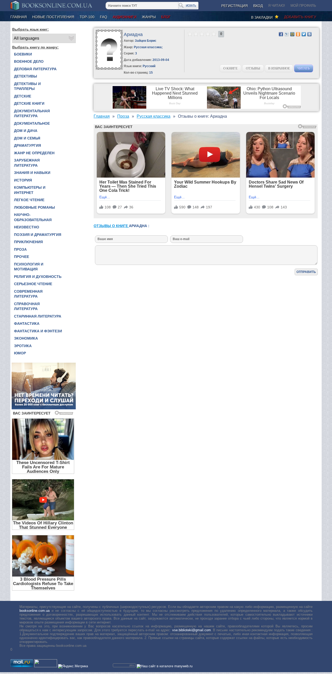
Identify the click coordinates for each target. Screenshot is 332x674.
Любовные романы (34, 207)
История (23, 180)
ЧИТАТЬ (304, 68)
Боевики (23, 54)
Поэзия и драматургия (37, 235)
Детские (22, 96)
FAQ (103, 17)
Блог (166, 17)
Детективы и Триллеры (27, 86)
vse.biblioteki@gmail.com (191, 630)
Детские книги (29, 103)
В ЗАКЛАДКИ (263, 17)
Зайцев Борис (145, 41)
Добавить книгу (300, 17)
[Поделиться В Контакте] (309, 34)
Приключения (28, 242)
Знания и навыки (32, 173)
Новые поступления (53, 17)
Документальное (32, 123)
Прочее (21, 257)
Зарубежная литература (27, 162)
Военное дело (29, 61)
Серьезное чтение (33, 284)
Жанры (149, 17)
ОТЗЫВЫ (253, 68)
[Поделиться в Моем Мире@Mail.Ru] (292, 34)
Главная (18, 17)
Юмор (20, 353)
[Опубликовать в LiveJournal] (287, 34)
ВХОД (258, 6)
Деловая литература (35, 69)
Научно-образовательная (33, 217)
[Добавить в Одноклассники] (298, 34)
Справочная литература (27, 306)
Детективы (25, 76)
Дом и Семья (27, 138)
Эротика (23, 346)
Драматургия (27, 145)
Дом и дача (25, 131)
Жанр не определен (34, 153)
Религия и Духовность (37, 277)
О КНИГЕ (230, 68)
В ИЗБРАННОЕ (279, 68)
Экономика (26, 338)
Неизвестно (26, 227)
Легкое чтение (29, 200)
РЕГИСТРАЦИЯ (234, 6)
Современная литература (28, 294)
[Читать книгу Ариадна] (109, 69)
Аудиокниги (124, 17)
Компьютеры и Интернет (29, 190)
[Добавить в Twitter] (304, 34)
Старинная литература (37, 316)
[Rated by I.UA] (45, 666)
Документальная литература (32, 113)
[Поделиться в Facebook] (281, 34)
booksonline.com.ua (34, 611)
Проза (20, 249)
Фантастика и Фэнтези (38, 331)
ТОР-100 (87, 17)
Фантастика (26, 323)
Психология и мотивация (28, 266)
